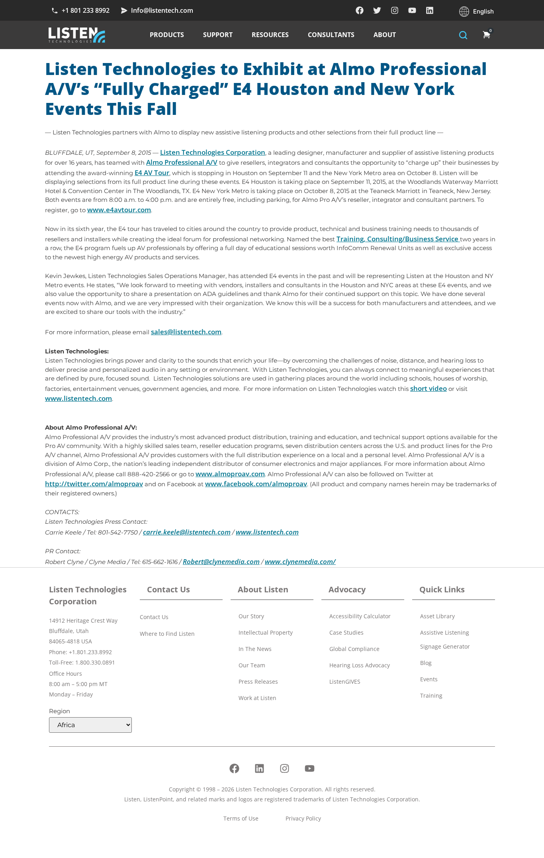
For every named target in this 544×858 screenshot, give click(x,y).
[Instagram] (394, 10)
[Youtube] (412, 10)
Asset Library (437, 616)
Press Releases (258, 681)
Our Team (252, 665)
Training (431, 695)
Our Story (251, 616)
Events (429, 679)
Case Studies (346, 632)
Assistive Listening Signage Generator (445, 639)
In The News (255, 649)
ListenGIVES (344, 681)
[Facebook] (359, 10)
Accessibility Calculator (360, 616)
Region (59, 711)
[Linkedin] (429, 10)
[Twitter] (377, 10)
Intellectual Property (266, 632)
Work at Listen (257, 698)
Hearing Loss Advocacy (359, 665)
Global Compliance (354, 649)
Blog (426, 663)
